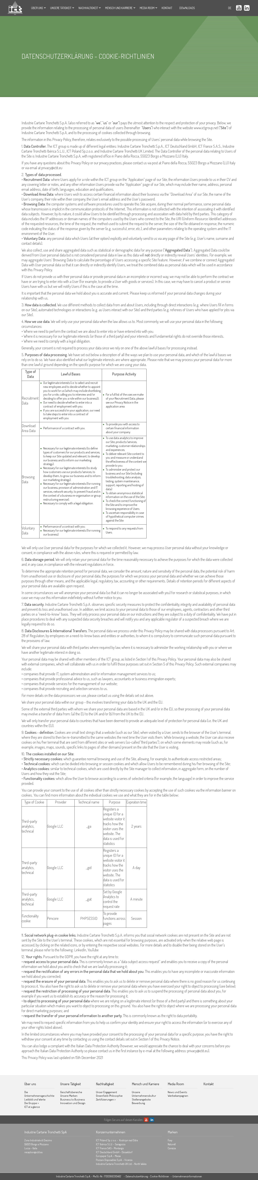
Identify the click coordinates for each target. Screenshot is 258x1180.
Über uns (37, 8)
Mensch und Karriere (119, 8)
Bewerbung (138, 1103)
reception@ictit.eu (33, 1152)
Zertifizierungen (106, 1099)
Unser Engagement (106, 1092)
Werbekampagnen (178, 1095)
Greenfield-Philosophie (109, 1095)
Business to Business (72, 1099)
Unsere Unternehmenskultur (144, 1094)
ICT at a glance (32, 1107)
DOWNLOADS (187, 8)
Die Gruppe (31, 1103)
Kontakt (167, 8)
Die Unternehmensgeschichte (39, 1094)
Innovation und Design (72, 1103)
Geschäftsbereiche (71, 1092)
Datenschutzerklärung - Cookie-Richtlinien (147, 1176)
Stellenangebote (141, 1099)
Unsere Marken (68, 1095)
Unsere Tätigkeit (60, 8)
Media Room (147, 8)
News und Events (177, 1092)
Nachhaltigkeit (88, 8)
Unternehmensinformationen (187, 1176)
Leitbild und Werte (35, 1099)
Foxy (170, 1140)
